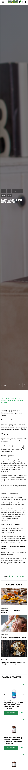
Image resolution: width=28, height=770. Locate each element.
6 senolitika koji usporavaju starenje (11, 611)
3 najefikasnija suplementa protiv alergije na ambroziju (13, 663)
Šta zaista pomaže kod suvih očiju (13, 637)
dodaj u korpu (11, 712)
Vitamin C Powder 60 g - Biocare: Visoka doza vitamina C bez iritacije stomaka (13, 739)
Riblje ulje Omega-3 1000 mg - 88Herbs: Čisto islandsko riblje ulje (13, 704)
